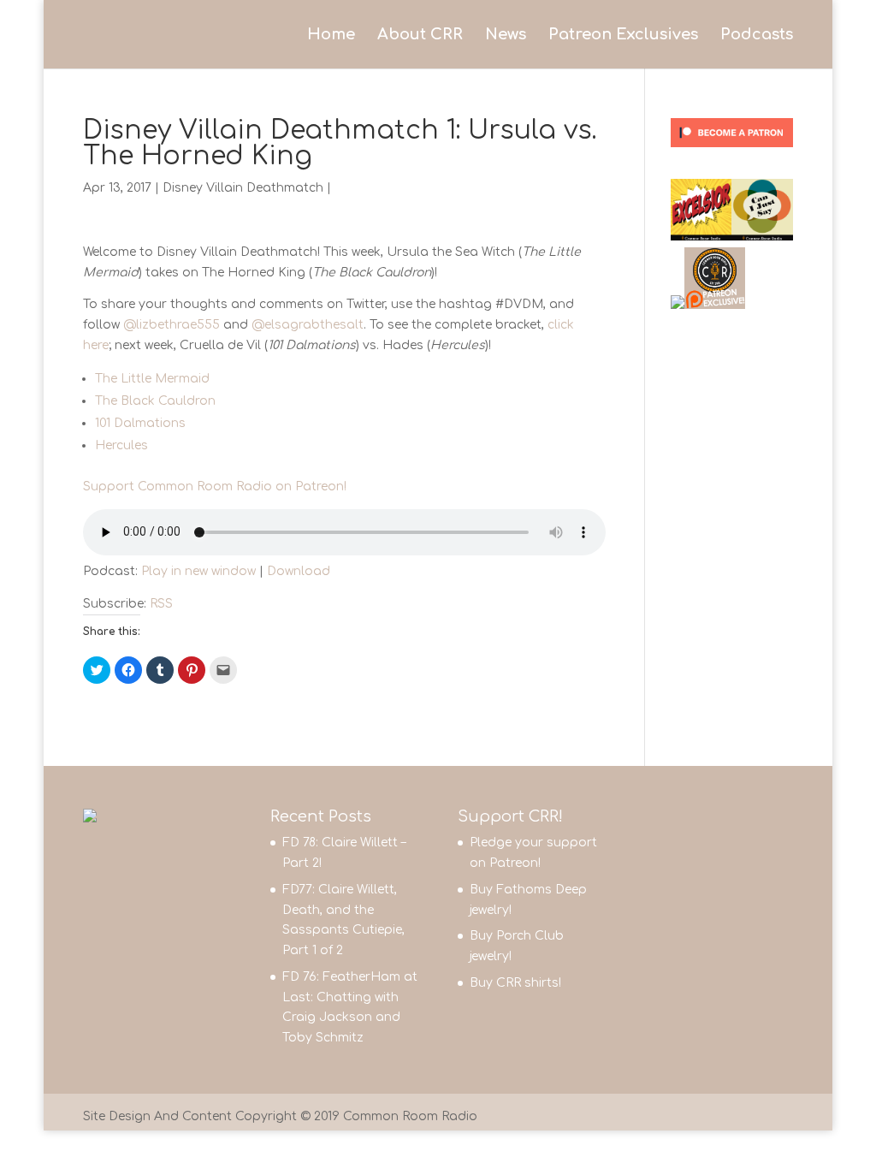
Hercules (121, 445)
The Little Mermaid (152, 378)
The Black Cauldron (155, 401)
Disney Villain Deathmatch (243, 187)
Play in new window (198, 571)
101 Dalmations (140, 423)
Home (331, 35)
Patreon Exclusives (623, 35)
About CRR (420, 35)
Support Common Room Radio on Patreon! (214, 486)
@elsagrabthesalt (308, 324)
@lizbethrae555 (171, 324)
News (505, 35)
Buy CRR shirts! (515, 982)
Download (298, 571)
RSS (161, 603)
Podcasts (756, 35)
